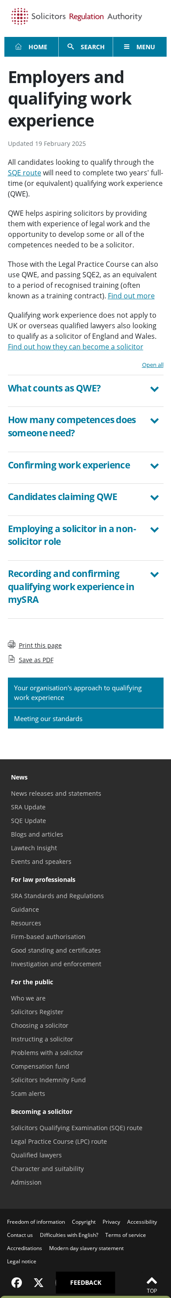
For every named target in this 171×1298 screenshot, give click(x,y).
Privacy (111, 1221)
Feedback (85, 1282)
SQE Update (28, 820)
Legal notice (21, 1261)
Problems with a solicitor (47, 1052)
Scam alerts (28, 1093)
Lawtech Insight (34, 848)
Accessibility (142, 1221)
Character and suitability (47, 1168)
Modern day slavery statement (86, 1248)
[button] (86, 389)
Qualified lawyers (36, 1155)
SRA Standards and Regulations (57, 896)
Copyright (84, 1221)
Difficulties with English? (69, 1235)
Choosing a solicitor (39, 1025)
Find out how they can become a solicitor (75, 347)
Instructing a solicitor (42, 1039)
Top (152, 1290)
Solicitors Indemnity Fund (48, 1080)
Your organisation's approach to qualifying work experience (78, 692)
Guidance (25, 909)
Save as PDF (36, 660)
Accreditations (24, 1248)
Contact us (20, 1235)
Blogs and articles (37, 834)
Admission (26, 1182)
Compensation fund (40, 1066)
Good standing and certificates (56, 950)
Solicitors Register (37, 1012)
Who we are (28, 998)
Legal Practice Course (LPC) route (59, 1141)
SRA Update (28, 807)
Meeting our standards (48, 718)
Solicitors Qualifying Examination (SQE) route (76, 1128)
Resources (26, 923)
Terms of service (125, 1235)
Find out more (131, 296)
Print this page (40, 645)
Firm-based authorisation (48, 936)
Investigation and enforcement (56, 964)
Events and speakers (41, 861)
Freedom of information (36, 1221)
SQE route (24, 173)
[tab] (86, 391)
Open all (153, 365)
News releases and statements (56, 793)
